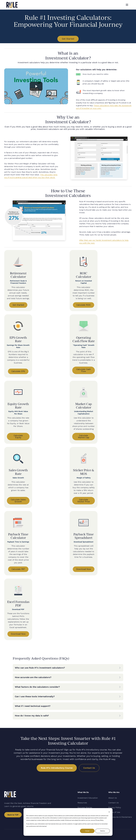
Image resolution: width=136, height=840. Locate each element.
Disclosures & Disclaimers (120, 817)
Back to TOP (12, 815)
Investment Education (88, 798)
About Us (112, 798)
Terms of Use (114, 812)
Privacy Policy (114, 807)
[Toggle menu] (127, 4)
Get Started (68, 38)
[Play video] (36, 86)
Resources (82, 803)
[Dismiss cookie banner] (109, 812)
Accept (87, 831)
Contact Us (89, 768)
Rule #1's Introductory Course (57, 768)
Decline (102, 831)
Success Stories (85, 807)
